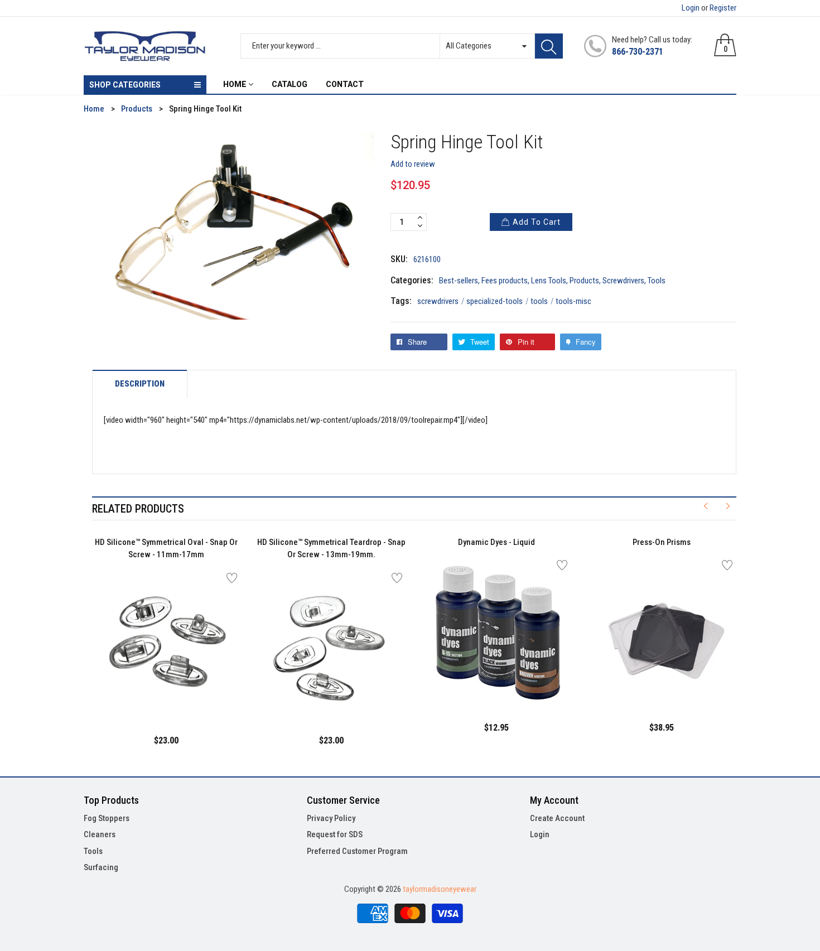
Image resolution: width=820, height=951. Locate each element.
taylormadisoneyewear (439, 889)
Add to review (412, 164)
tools (542, 301)
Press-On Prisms (662, 542)
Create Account (557, 818)
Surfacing (101, 867)
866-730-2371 (637, 51)
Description (140, 384)
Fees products (504, 281)
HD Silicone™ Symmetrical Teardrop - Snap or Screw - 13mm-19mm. (331, 548)
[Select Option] (138, 693)
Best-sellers (458, 281)
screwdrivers (441, 301)
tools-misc (573, 301)
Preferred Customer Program (357, 851)
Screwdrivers (623, 281)
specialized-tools (497, 301)
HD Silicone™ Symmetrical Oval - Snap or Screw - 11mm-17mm (166, 548)
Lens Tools (548, 281)
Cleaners (99, 834)
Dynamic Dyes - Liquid (496, 542)
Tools (656, 281)
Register (723, 8)
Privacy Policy (331, 818)
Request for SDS (335, 834)
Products (584, 281)
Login (691, 8)
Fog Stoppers (106, 818)
